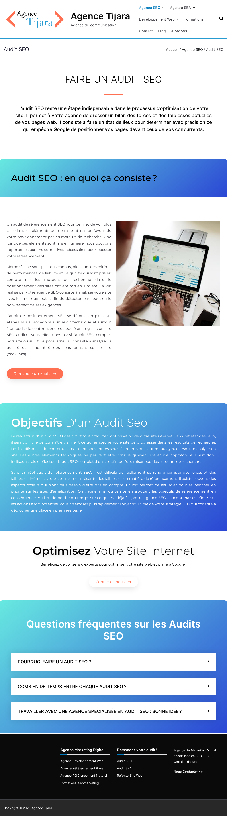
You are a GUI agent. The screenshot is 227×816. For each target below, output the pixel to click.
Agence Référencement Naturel (83, 775)
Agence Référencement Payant (83, 768)
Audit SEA (124, 768)
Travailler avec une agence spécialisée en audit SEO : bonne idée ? (100, 711)
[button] (162, 7)
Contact (146, 31)
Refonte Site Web (130, 775)
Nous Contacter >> (188, 771)
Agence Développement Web (82, 761)
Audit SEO (124, 761)
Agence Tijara (100, 16)
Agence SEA (180, 7)
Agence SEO (149, 7)
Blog (162, 31)
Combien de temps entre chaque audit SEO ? (72, 686)
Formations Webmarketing (79, 783)
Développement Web (157, 19)
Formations (194, 19)
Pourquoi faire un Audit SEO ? (54, 661)
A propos (179, 31)
